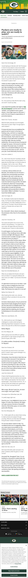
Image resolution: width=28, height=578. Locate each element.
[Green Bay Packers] (14, 540)
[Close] (26, 545)
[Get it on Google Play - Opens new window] (18, 534)
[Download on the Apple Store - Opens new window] (8, 534)
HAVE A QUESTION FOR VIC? (10, 475)
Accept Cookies (14, 575)
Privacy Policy (18, 563)
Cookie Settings (14, 566)
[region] (14, 560)
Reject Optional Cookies (14, 570)
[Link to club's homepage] (3, 11)
